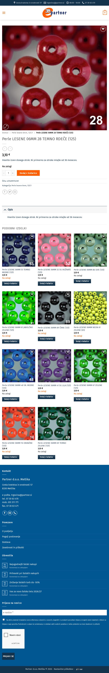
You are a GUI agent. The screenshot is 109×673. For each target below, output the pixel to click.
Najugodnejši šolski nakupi (23, 564)
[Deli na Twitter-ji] (10, 192)
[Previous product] (10, 148)
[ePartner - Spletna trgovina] (54, 13)
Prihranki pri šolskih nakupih (24, 573)
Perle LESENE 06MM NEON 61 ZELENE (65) (87, 328)
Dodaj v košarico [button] (10, 283)
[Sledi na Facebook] (4, 513)
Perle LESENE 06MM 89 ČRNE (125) (53, 327)
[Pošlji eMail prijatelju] (15, 192)
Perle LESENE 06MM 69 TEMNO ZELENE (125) (52, 444)
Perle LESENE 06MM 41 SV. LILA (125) (54, 385)
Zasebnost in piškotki (13, 547)
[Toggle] (5, 210)
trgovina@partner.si (21, 495)
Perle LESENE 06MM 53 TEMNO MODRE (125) (16, 271)
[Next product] (4, 148)
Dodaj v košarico (28, 173)
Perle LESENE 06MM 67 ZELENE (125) (88, 386)
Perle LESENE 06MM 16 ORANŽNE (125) (17, 444)
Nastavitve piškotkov (63, 669)
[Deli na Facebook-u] (4, 192)
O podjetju (7, 531)
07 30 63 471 (12, 506)
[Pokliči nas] (15, 513)
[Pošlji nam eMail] (10, 513)
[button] (4, 12)
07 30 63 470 (12, 498)
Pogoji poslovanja (11, 536)
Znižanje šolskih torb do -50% (25, 582)
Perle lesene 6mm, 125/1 (22, 133)
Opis (10, 209)
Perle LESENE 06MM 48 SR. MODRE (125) (18, 386)
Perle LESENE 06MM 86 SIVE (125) (89, 270)
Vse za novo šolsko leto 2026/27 (26, 591)
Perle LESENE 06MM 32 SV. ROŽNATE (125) (54, 271)
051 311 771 (13, 502)
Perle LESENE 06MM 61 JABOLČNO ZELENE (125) (17, 328)
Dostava (6, 542)
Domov (5, 133)
